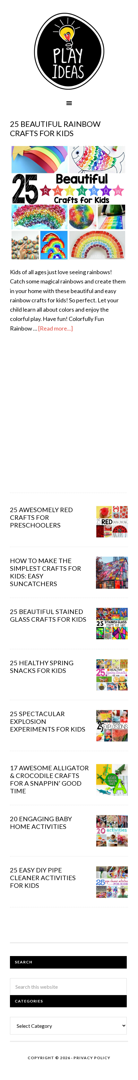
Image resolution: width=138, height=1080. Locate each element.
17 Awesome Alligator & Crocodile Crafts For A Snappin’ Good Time (49, 779)
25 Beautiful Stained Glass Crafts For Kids (48, 615)
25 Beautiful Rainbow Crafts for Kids (55, 128)
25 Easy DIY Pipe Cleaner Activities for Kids (43, 877)
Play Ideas (69, 51)
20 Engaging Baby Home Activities (41, 822)
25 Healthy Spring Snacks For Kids (41, 666)
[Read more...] (55, 328)
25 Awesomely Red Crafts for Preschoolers (41, 517)
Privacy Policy (91, 1057)
